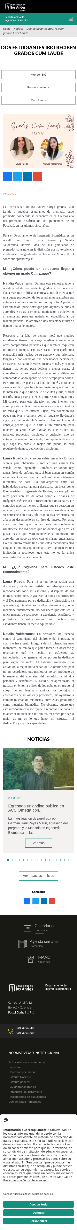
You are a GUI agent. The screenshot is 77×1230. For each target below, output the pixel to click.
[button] (8, 860)
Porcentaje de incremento (25, 1091)
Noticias (18, 28)
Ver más (39, 843)
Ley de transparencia (22, 1086)
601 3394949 (25, 1028)
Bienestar (15, 1067)
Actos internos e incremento (27, 1062)
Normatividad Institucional (34, 1053)
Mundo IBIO (38, 74)
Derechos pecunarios (22, 1072)
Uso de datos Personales (25, 1101)
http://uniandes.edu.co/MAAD (38, 960)
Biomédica (36, 946)
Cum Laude (38, 100)
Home (6, 28)
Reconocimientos (38, 87)
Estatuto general (19, 1081)
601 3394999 (25, 1032)
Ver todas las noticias (38, 875)
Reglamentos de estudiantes (27, 1096)
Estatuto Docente (20, 1076)
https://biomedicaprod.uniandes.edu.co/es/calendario (38, 929)
